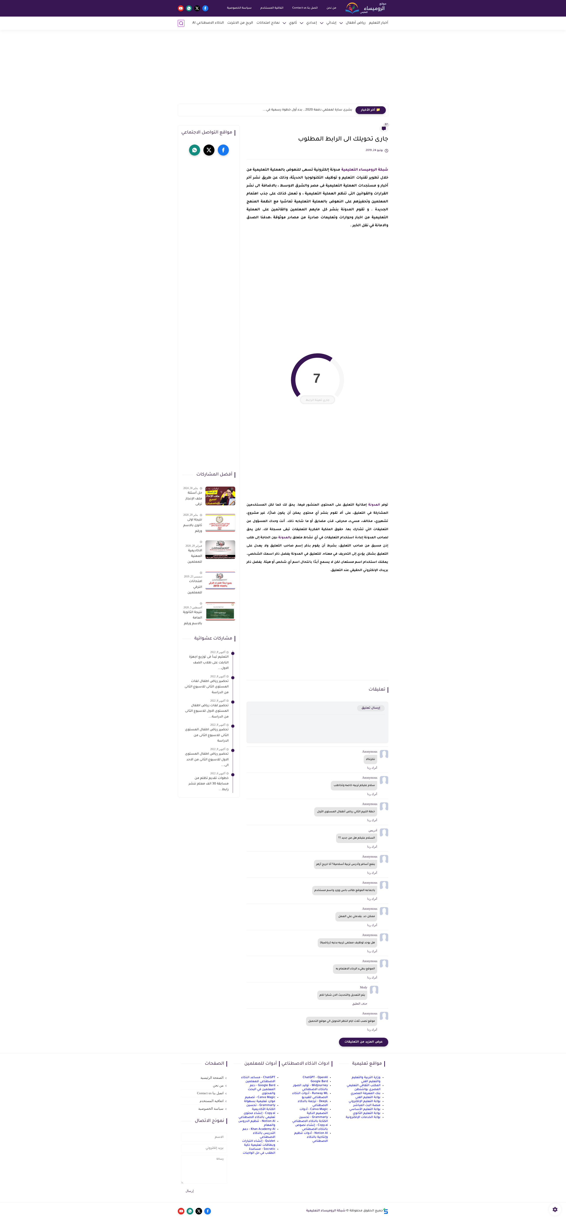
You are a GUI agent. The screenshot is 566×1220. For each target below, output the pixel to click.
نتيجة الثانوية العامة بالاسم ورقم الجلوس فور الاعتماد (192, 619)
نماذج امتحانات (268, 23)
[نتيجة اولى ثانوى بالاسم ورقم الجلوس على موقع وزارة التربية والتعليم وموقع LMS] (220, 522)
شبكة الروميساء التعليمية (364, 170)
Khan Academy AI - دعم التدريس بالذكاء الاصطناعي (259, 1133)
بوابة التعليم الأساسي (365, 1109)
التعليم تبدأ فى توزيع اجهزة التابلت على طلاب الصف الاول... (209, 662)
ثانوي (293, 23)
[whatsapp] (189, 8)
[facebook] (205, 8)
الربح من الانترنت (240, 23)
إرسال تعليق (370, 708)
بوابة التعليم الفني (368, 1097)
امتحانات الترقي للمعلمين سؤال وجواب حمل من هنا (192, 588)
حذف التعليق (359, 1003)
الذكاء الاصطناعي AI (208, 23)
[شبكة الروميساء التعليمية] (366, 8)
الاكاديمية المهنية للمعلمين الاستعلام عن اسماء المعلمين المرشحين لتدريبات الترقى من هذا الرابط (194, 557)
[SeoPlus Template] (385, 1211)
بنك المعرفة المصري (366, 1093)
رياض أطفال (356, 23)
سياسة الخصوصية (239, 8)
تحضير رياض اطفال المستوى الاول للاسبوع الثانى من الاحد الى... (207, 759)
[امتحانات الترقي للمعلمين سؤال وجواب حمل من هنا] (220, 580)
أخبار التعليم (378, 23)
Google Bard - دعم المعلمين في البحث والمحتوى (261, 1089)
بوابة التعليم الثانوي (367, 1113)
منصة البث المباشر (367, 1105)
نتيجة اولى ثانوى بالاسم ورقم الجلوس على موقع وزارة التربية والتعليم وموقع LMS (192, 526)
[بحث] (181, 23)
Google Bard (319, 1081)
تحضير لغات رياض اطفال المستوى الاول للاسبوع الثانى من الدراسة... (207, 711)
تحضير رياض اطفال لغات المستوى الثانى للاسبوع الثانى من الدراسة (207, 687)
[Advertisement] (283, 70)
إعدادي (311, 23)
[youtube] (181, 8)
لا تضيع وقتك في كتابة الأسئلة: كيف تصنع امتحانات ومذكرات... (305, 110)
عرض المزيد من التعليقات (363, 1042)
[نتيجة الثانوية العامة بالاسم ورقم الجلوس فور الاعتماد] (220, 611)
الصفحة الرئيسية (212, 1077)
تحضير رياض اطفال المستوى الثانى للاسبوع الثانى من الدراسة (207, 735)
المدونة (373, 505)
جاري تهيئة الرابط (317, 400)
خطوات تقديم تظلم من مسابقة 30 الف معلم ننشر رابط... (209, 784)
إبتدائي (331, 23)
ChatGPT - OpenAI (315, 1077)
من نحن (331, 8)
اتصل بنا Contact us (305, 8)
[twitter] (197, 8)
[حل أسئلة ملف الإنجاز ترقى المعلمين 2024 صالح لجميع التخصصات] (220, 496)
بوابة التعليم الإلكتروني (365, 1101)
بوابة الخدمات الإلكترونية (363, 1117)
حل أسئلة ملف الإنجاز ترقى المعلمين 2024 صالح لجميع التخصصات (193, 499)
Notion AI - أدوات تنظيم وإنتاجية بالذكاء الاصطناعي (311, 1137)
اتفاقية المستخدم (271, 8)
